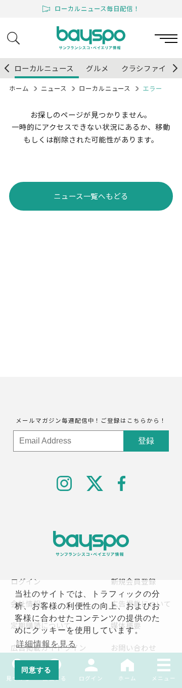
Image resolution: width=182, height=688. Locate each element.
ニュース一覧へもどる (91, 195)
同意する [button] (36, 670)
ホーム (19, 88)
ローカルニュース (105, 88)
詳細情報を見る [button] (46, 644)
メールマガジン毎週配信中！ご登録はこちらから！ (91, 420)
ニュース (54, 88)
